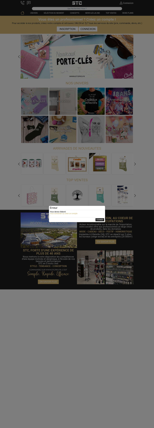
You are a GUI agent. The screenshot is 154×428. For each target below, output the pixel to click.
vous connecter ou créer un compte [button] (63, 214)
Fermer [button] (99, 220)
